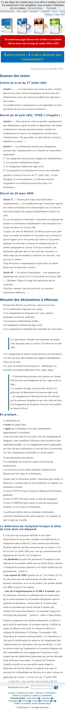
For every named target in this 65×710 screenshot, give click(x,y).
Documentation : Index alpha (14, 10)
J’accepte (51, 8)
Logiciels (26, 695)
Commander (46, 695)
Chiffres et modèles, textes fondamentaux (32, 703)
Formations (50, 693)
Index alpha (32, 698)
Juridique (33, 10)
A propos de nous (25, 693)
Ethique (48, 14)
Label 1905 (59, 14)
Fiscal (54, 10)
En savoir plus (35, 8)
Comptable (45, 10)
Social (62, 10)
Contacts (35, 695)
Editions (16, 695)
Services (39, 693)
